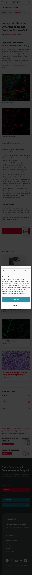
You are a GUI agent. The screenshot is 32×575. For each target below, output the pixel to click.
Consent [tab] (5, 271)
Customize (15, 305)
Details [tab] (16, 271)
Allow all (16, 299)
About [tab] (26, 271)
